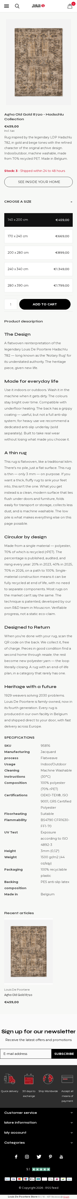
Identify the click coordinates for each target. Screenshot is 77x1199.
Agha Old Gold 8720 (18, 995)
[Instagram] (27, 1156)
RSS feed (51, 1187)
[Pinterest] (50, 1156)
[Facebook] (16, 1156)
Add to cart (45, 304)
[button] (6, 6)
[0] (70, 6)
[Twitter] (39, 1156)
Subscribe (64, 1054)
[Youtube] (61, 1156)
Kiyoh (66, 1196)
